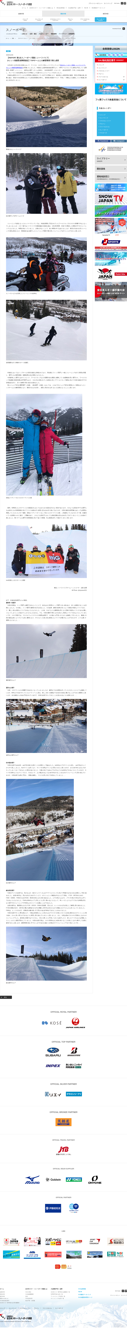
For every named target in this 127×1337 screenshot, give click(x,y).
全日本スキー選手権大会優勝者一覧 (60, 1292)
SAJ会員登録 (61, 7)
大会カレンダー (44, 34)
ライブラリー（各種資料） (67, 34)
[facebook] (122, 3)
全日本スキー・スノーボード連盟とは (41, 7)
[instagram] (125, 3)
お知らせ (24, 34)
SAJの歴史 (28, 1292)
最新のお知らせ (4, 1298)
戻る (5, 997)
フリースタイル (84, 19)
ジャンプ (25, 19)
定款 (26, 1296)
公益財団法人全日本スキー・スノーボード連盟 (16, 1317)
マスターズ (103, 133)
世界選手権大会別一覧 (57, 1294)
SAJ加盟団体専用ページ (85, 1297)
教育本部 (105, 14)
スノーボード (100, 19)
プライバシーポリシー (95, 3)
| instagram (119, 141)
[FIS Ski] (111, 149)
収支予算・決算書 (30, 1300)
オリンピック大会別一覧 (57, 1298)
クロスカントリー (55, 19)
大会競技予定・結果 (74, 7)
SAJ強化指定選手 (4, 1300)
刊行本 (86, 7)
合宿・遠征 (33, 34)
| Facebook (103, 141)
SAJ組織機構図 (29, 1294)
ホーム (24, 7)
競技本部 (63, 14)
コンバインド (39, 19)
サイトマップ (108, 3)
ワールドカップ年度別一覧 (58, 1296)
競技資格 (54, 34)
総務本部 (21, 14)
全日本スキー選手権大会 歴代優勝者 (9, 1302)
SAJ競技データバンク (98, 7)
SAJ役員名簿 (28, 1298)
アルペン (70, 19)
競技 (13, 38)
